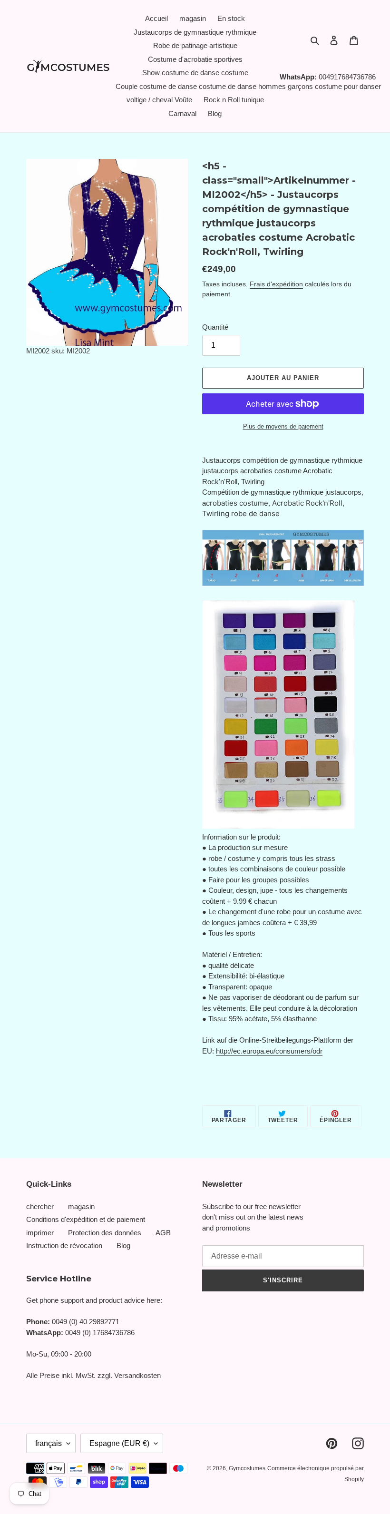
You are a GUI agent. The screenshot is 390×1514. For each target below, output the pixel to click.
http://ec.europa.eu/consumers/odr (269, 1051)
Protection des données (104, 1233)
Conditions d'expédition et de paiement (85, 1219)
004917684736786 (347, 77)
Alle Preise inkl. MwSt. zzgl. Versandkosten (93, 1375)
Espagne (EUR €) (119, 1443)
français (48, 1443)
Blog (123, 1245)
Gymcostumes (247, 1468)
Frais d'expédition (276, 284)
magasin (81, 1206)
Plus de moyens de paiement (283, 426)
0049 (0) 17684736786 (100, 1332)
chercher (40, 1206)
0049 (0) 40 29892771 (85, 1322)
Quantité (215, 327)
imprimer (40, 1233)
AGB (163, 1233)
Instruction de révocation (64, 1245)
